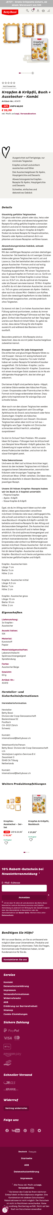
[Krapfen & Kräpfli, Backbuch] (38, 803)
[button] (38, 11)
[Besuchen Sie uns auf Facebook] (7, 1131)
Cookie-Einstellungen (16, 1014)
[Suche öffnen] (27, 11)
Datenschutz (7, 915)
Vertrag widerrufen (16, 1108)
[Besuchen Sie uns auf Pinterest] (25, 1131)
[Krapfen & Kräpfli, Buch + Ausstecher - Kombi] (26, 42)
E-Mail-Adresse (11, 882)
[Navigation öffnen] (48, 11)
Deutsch (22, 1152)
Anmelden (24, 897)
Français (32, 1152)
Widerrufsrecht (12, 998)
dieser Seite (24, 913)
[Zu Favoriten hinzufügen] (6, 843)
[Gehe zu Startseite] (10, 12)
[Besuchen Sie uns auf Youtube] (16, 1131)
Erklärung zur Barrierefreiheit (20, 1006)
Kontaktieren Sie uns (15, 959)
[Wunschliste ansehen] (32, 11)
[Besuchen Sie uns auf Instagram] (32, 1131)
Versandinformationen (16, 994)
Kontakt (8, 982)
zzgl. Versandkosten (25, 114)
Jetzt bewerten (9, 86)
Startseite (26, 1158)
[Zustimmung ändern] (5, 1209)
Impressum (10, 990)
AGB (6, 1002)
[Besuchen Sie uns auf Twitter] (39, 1131)
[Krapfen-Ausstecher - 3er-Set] (14, 803)
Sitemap (8, 1010)
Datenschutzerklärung (16, 986)
